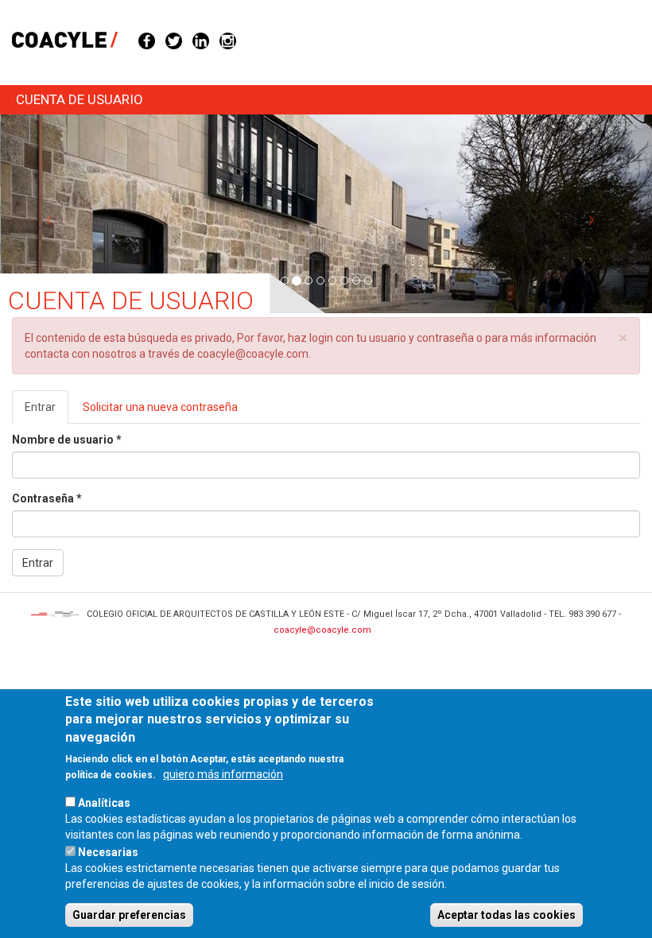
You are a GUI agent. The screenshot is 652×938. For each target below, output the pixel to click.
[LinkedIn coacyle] (200, 39)
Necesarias (108, 852)
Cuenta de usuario (79, 99)
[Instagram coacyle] (227, 39)
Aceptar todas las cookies (506, 915)
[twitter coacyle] (173, 39)
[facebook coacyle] (146, 39)
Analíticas (104, 803)
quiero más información (223, 774)
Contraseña (47, 498)
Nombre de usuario (67, 439)
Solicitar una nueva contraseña (160, 407)
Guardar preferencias (129, 915)
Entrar (46, 412)
